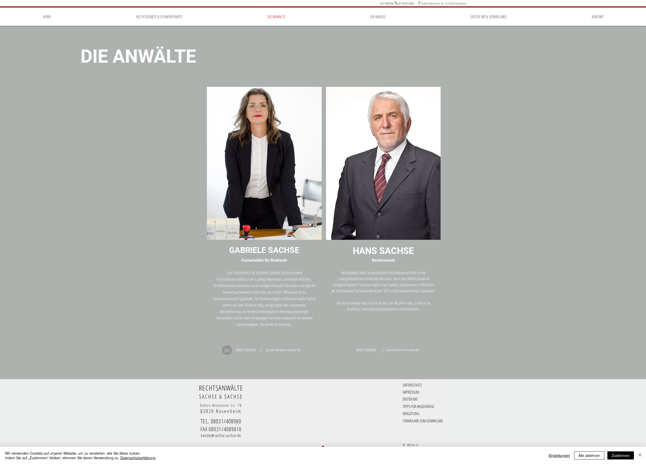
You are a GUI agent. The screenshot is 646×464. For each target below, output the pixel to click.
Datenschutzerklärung (137, 457)
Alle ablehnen (589, 455)
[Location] (419, 3)
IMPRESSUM (411, 392)
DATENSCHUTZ (412, 385)
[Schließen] (640, 455)
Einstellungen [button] (559, 455)
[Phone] (396, 3)
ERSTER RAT (410, 399)
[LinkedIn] (227, 350)
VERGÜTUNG (411, 413)
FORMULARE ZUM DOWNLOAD (423, 421)
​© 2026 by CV (410, 445)
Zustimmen (621, 455)
